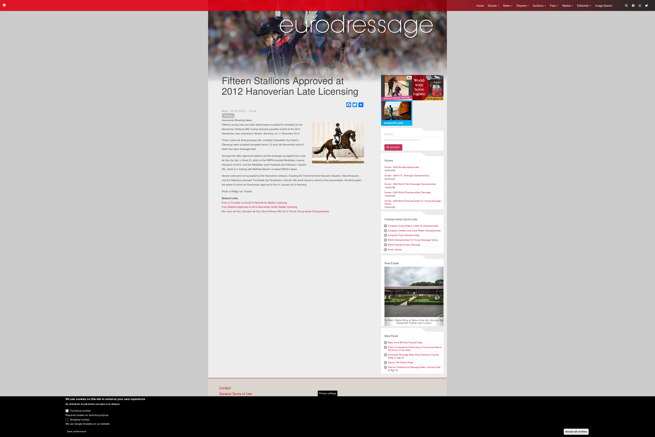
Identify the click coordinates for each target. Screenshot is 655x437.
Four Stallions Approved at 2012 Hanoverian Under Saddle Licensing (259, 207)
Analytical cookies (80, 419)
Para (553, 5)
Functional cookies (80, 410)
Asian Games (395, 249)
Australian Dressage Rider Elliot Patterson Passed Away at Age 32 (413, 356)
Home (480, 5)
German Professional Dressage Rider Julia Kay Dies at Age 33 (414, 368)
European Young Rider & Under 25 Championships (413, 225)
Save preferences (76, 431)
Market (566, 5)
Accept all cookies (576, 431)
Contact (225, 388)
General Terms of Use (235, 394)
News (507, 5)
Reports (521, 5)
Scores (492, 5)
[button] (388, 296)
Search (394, 147)
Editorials (583, 5)
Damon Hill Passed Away (400, 362)
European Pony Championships (404, 235)
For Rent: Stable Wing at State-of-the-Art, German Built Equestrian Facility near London (410, 321)
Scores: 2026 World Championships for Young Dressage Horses (412, 202)
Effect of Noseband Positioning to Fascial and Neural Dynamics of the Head (414, 349)
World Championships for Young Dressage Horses (413, 239)
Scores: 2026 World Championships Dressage (407, 192)
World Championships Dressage (404, 244)
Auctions (538, 5)
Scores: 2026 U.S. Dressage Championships (406, 175)
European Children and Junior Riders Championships (414, 230)
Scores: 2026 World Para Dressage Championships (410, 184)
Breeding (228, 115)
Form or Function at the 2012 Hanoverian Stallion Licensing (254, 202)
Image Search (603, 5)
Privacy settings (327, 393)
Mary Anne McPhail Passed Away (405, 342)
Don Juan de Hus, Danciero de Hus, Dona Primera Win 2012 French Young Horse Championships (275, 211)
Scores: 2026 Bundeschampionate (401, 167)
